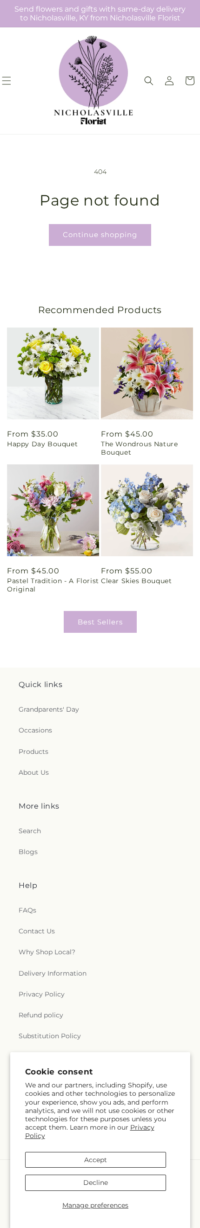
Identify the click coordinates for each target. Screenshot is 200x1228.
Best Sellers (100, 621)
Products (33, 751)
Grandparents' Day (49, 709)
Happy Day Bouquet (42, 444)
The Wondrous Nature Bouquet (139, 448)
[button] (149, 81)
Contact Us (37, 931)
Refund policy (41, 1015)
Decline (95, 1182)
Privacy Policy (42, 994)
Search (30, 831)
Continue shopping (100, 234)
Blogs (28, 852)
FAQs (27, 910)
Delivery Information (53, 973)
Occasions (35, 730)
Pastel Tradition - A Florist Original (53, 585)
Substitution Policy (50, 1036)
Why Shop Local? (47, 952)
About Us (34, 772)
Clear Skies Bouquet (136, 581)
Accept (95, 1160)
